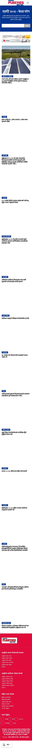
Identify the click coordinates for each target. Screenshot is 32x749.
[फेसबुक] (2, 719)
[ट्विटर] (9, 719)
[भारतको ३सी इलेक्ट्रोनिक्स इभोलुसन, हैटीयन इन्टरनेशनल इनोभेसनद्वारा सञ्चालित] (16, 568)
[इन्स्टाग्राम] (16, 719)
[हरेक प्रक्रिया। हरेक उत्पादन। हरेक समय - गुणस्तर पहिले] (16, 100)
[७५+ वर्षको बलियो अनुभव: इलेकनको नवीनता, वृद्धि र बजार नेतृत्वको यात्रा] (16, 181)
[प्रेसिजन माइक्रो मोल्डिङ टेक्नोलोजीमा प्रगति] (16, 299)
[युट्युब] (10, 723)
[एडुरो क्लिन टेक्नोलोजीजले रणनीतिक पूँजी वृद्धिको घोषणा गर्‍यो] (16, 413)
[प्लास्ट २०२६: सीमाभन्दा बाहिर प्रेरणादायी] (16, 452)
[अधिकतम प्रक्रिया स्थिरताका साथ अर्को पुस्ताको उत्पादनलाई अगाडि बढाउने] (16, 260)
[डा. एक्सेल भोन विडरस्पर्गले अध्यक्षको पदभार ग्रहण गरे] (16, 336)
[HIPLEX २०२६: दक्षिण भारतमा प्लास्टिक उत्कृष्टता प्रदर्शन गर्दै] (16, 489)
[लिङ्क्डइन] (2, 723)
